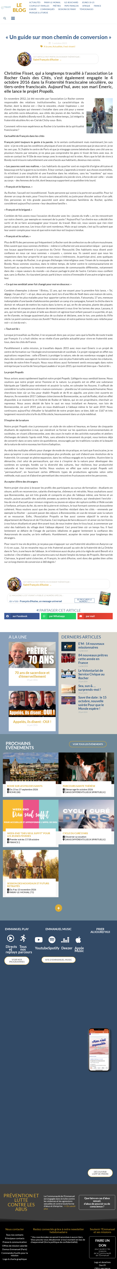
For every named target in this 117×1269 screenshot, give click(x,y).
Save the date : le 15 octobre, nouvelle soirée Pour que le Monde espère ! (92, 702)
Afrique (86, 6)
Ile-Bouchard (71, 2)
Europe (33, 9)
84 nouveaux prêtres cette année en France (93, 659)
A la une (48, 46)
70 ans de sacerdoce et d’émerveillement (32, 674)
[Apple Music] (78, 939)
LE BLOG (19, 7)
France (97, 6)
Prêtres (57, 6)
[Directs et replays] (10, 938)
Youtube (41, 948)
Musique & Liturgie (38, 13)
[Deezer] (65, 939)
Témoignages (86, 9)
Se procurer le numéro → (84, 600)
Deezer (66, 948)
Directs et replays (11, 949)
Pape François (71, 6)
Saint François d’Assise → (47, 59)
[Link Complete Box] (30, 775)
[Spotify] (52, 939)
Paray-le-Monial (52, 2)
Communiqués (47, 9)
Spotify (53, 948)
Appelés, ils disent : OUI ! (32, 722)
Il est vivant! (69, 46)
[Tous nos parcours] (23, 938)
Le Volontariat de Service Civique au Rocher (91, 674)
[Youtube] (38, 939)
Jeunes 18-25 (88, 2)
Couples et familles (39, 6)
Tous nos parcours (25, 949)
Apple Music (79, 949)
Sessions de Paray (67, 9)
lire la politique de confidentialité (61, 1242)
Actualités (34, 2)
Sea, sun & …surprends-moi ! (89, 687)
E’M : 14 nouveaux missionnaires (91, 645)
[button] (4, 18)
